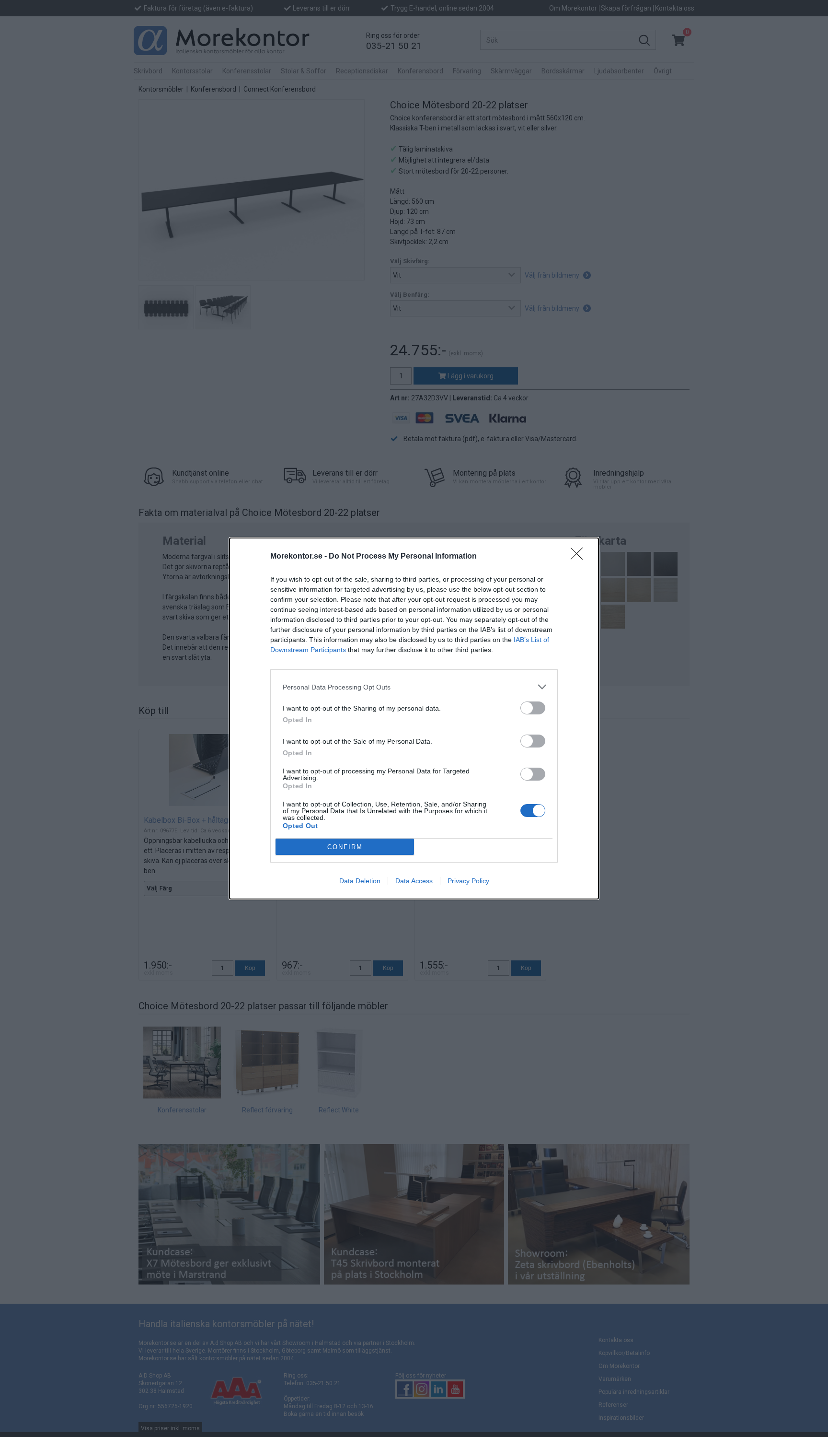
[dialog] (414, 718)
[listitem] (414, 687)
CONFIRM (345, 847)
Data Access (414, 881)
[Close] (580, 557)
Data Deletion (359, 881)
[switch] (532, 707)
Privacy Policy (468, 881)
